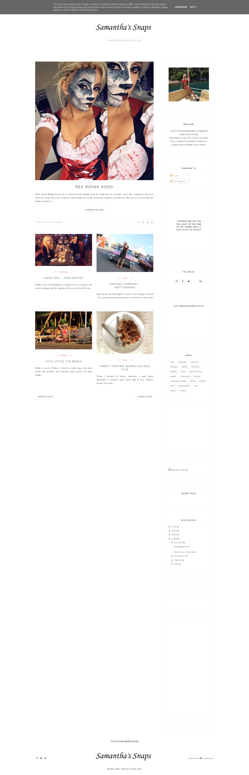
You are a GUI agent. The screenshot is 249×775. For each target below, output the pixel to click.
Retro (192, 381)
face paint (195, 367)
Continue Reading (94, 210)
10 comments (56, 222)
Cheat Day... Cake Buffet (63, 277)
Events (184, 367)
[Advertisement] (177, 430)
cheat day (64, 272)
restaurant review (178, 381)
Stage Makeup (184, 386)
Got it (193, 7)
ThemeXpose (208, 758)
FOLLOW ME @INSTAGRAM (124, 741)
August (177, 560)
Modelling (185, 376)
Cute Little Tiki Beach (63, 361)
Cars (125, 278)
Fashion (63, 355)
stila (196, 386)
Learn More (181, 7)
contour (194, 362)
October (178, 542)
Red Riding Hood (94, 186)
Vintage (183, 391)
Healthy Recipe (195, 372)
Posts (175, 175)
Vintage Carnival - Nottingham (125, 285)
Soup (172, 386)
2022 (174, 526)
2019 (174, 534)
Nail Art (197, 376)
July (176, 564)
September (179, 556)
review (202, 381)
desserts (174, 367)
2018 (174, 538)
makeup (173, 376)
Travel (173, 391)
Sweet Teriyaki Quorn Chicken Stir (125, 368)
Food (125, 360)
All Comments (179, 181)
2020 (174, 530)
